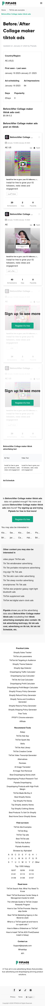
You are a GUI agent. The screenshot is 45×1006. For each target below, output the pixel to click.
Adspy (22, 732)
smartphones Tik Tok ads (14, 584)
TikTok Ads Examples (23, 827)
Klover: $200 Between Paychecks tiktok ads (5, 532)
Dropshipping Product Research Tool (22, 778)
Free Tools (22, 713)
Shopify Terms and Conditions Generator (22, 700)
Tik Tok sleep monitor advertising (18, 580)
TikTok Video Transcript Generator (23, 755)
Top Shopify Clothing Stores (22, 808)
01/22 (31, 870)
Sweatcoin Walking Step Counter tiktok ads (14, 532)
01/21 (13, 874)
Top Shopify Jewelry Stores (22, 804)
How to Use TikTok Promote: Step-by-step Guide (22, 909)
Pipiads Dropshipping (22, 782)
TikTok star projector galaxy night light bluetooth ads (20, 590)
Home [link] (3, 10)
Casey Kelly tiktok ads (22, 537)
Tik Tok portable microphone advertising (21, 567)
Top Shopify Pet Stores (22, 800)
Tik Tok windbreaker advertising (17, 563)
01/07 (31, 877)
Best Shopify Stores (22, 797)
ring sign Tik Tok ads (12, 571)
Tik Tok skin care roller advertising (18, 575)
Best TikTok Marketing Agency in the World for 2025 (23, 916)
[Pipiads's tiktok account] (25, 990)
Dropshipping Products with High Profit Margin (22, 787)
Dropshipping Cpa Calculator (22, 675)
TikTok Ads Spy (22, 735)
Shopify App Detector (22, 668)
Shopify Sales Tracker (23, 652)
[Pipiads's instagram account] (30, 990)
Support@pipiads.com (22, 945)
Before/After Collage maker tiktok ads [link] (16, 14)
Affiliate (23, 721)
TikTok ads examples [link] (17, 10)
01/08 (22, 877)
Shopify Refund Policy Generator (22, 695)
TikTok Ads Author (22, 842)
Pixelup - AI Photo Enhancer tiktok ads (39, 532)
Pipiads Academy (22, 846)
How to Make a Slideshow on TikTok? (22, 928)
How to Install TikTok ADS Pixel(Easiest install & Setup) (22, 933)
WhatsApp (22, 949)
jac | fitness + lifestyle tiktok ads (14, 537)
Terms (20, 997)
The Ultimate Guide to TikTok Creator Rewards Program (22, 903)
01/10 (31, 874)
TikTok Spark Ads (22, 739)
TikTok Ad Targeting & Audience (22, 660)
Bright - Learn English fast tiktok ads (5, 537)
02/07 (13, 870)
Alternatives (22, 759)
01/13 (22, 874)
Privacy (12, 997)
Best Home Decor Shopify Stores (22, 816)
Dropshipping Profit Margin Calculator (22, 687)
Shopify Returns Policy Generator (22, 705)
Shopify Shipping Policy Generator (22, 709)
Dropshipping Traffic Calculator (22, 672)
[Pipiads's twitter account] (20, 990)
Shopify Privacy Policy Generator (22, 691)
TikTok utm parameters (22, 656)
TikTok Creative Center (22, 751)
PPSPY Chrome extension (22, 717)
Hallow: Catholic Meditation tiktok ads (31, 537)
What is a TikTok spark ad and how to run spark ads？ (22, 923)
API (22, 953)
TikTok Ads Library (22, 747)
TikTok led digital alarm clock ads (18, 600)
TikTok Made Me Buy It (22, 793)
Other (36, 862)
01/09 (13, 877)
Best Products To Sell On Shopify (22, 812)
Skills (22, 743)
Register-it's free (22, 325)
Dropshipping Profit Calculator (22, 683)
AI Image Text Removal (22, 770)
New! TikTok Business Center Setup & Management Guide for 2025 (22, 896)
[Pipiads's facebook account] (14, 990)
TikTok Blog (22, 831)
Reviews (22, 763)
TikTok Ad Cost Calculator (22, 679)
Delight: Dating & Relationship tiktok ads (31, 532)
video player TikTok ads (14, 559)
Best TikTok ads (22, 838)
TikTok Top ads (22, 834)
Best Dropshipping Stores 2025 (22, 774)
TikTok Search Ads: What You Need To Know (23, 890)
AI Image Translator (22, 767)
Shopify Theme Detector (22, 664)
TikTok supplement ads (13, 595)
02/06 (22, 870)
